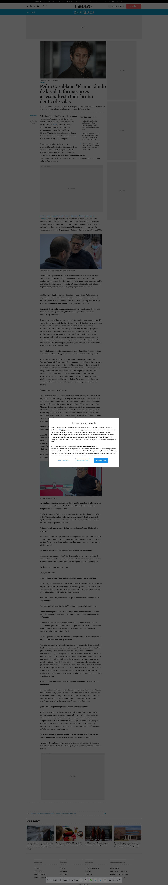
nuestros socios (79, 427)
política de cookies (99, 439)
